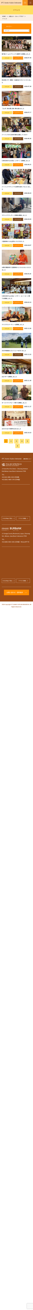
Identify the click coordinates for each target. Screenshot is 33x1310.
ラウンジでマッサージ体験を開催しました (14, 215)
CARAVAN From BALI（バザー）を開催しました (16, 161)
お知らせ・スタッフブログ (16, 16)
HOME (4, 16)
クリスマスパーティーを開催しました (13, 324)
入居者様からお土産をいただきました (13, 241)
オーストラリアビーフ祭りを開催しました (14, 403)
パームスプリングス (18, 58)
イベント (7, 58)
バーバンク (18, 86)
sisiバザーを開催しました (9, 377)
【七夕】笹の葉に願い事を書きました (13, 108)
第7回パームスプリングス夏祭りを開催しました (16, 54)
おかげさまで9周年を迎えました (11, 429)
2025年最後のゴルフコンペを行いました (14, 351)
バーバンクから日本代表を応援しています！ (15, 135)
